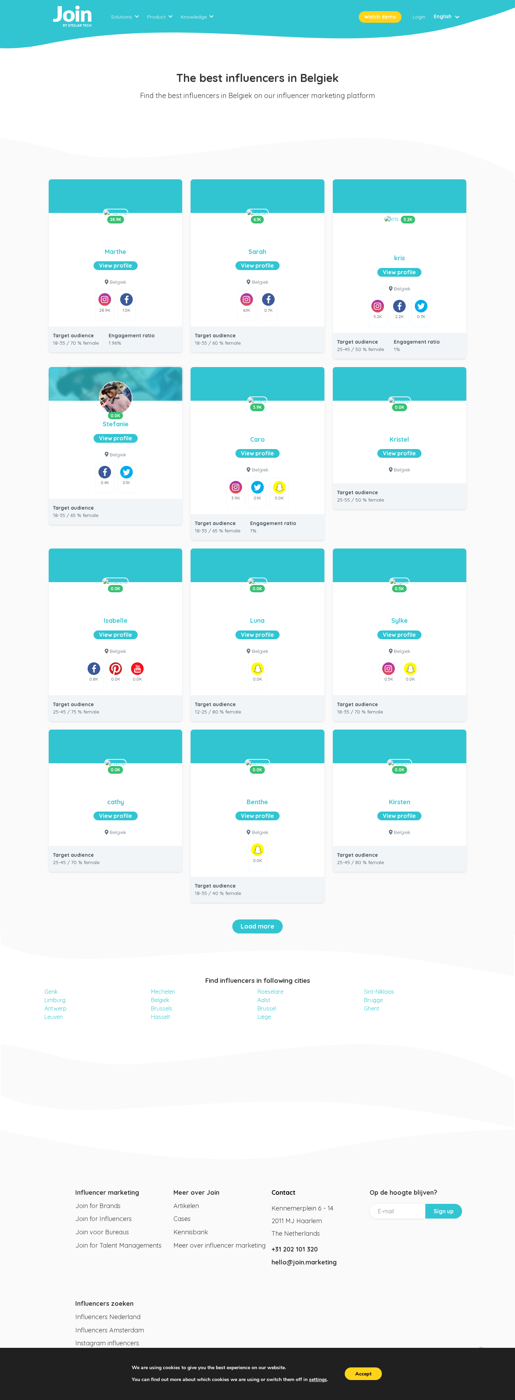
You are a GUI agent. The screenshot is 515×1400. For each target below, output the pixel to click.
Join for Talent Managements (118, 1245)
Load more (257, 926)
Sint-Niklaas (379, 991)
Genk (50, 991)
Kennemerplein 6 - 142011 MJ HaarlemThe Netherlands (302, 1220)
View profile (115, 265)
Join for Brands (98, 1206)
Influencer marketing (107, 1192)
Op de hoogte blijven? (403, 1192)
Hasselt (160, 1016)
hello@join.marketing (304, 1262)
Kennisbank (190, 1232)
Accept (363, 1374)
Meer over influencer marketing (219, 1245)
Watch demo (380, 17)
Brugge (373, 1000)
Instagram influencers (107, 1343)
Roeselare (270, 991)
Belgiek (160, 1000)
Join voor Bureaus (102, 1232)
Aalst (264, 1000)
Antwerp (55, 1008)
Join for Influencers (103, 1219)
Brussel (267, 1008)
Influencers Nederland (107, 1317)
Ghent (371, 1008)
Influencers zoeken (104, 1303)
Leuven (53, 1016)
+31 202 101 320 (295, 1249)
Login (419, 17)
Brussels (161, 1008)
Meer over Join (196, 1192)
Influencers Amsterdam (109, 1330)
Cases (182, 1219)
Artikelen (186, 1206)
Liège (264, 1016)
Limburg (55, 1000)
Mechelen (163, 991)
